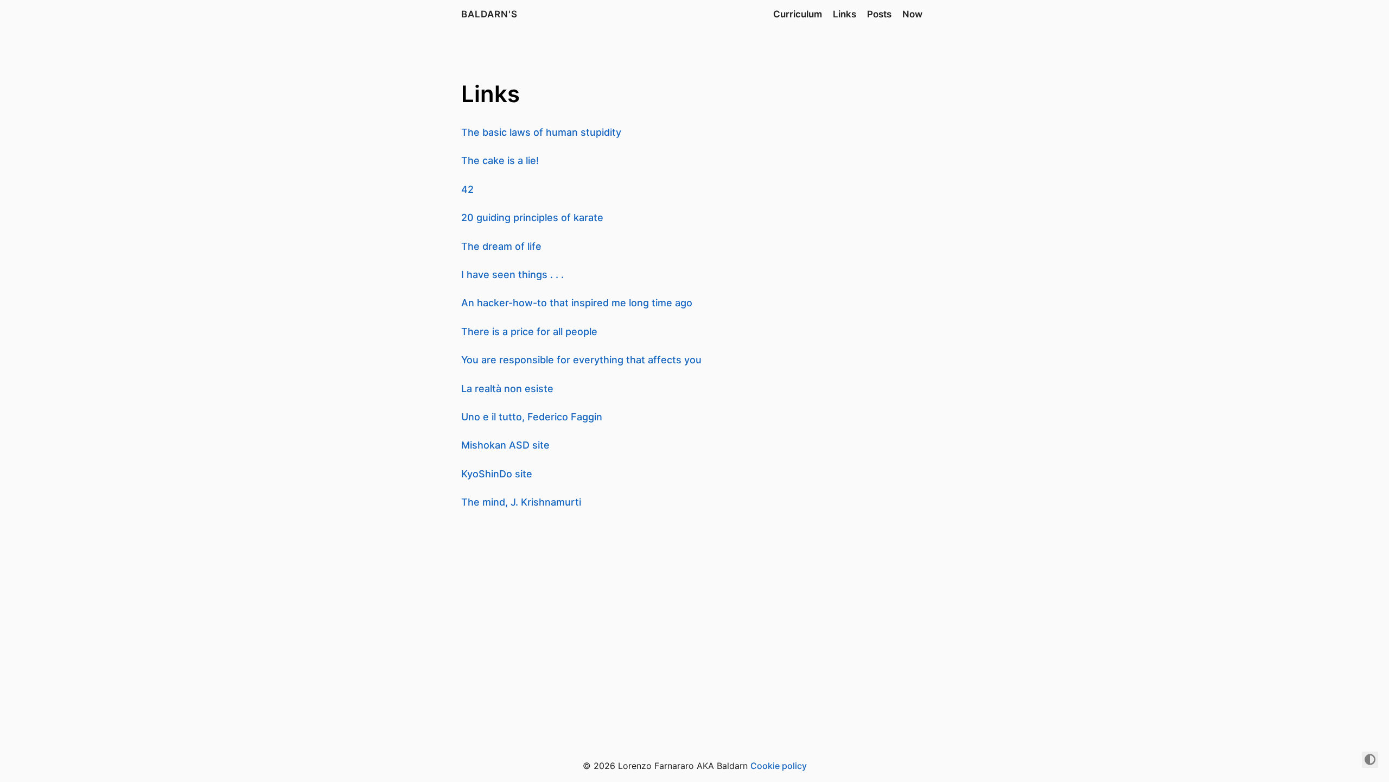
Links (844, 14)
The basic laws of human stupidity (541, 132)
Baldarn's (489, 14)
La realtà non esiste (507, 388)
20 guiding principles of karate (532, 217)
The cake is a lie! (500, 160)
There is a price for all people (529, 331)
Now (912, 14)
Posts (879, 14)
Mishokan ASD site (505, 445)
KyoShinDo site (496, 474)
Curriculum (797, 14)
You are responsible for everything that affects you (581, 359)
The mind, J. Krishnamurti (521, 502)
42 (467, 189)
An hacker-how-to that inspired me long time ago (576, 302)
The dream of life (501, 246)
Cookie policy (778, 765)
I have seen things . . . (512, 274)
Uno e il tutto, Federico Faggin (531, 416)
